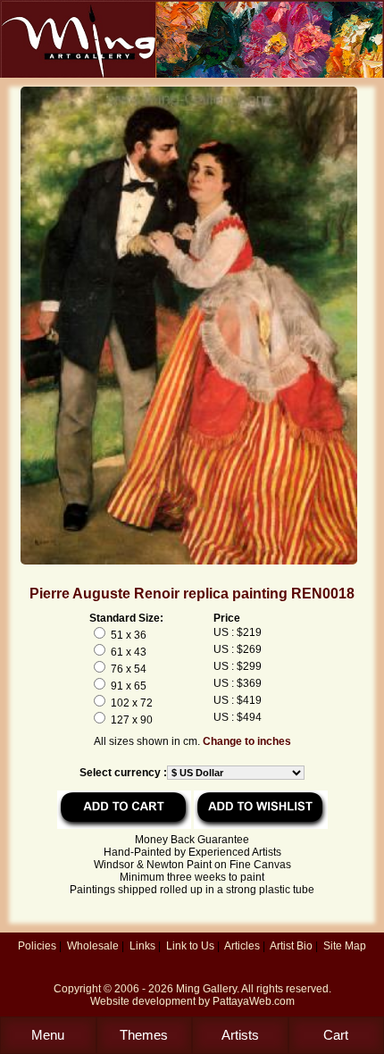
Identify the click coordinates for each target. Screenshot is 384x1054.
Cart (335, 1034)
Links (142, 946)
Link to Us (190, 946)
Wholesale (93, 946)
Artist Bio (291, 946)
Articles (242, 946)
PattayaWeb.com (254, 1001)
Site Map (344, 946)
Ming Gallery (206, 989)
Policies (37, 946)
